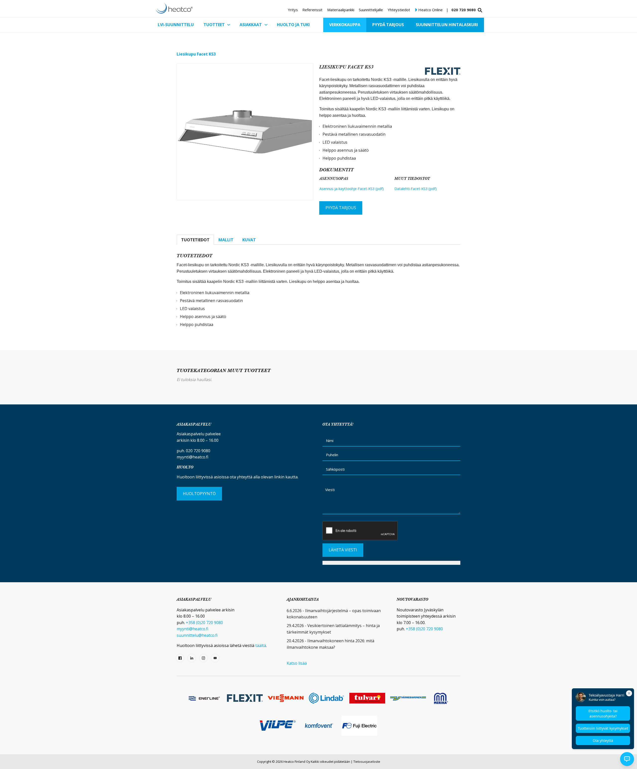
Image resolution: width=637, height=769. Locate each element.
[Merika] (441, 698)
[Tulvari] (367, 698)
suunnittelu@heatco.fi (197, 635)
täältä (260, 645)
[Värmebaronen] (408, 698)
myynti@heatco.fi (192, 457)
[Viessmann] (286, 698)
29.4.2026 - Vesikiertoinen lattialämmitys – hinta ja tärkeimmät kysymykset (333, 629)
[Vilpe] (278, 725)
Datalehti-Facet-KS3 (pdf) (415, 188)
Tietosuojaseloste (366, 761)
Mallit (225, 240)
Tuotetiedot (195, 240)
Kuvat (249, 240)
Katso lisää (297, 663)
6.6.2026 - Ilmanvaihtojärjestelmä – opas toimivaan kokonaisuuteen (334, 614)
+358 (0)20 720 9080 (204, 622)
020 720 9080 (463, 9)
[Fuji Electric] (359, 726)
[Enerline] (204, 698)
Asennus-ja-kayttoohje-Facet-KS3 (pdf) (351, 188)
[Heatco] (174, 8)
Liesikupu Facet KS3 (196, 54)
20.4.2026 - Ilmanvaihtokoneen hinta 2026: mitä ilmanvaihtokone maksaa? (330, 644)
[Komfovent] (318, 725)
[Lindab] (326, 698)
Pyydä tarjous (340, 207)
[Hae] (480, 10)
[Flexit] (245, 698)
